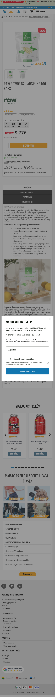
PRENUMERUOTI (28, 371)
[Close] (50, 319)
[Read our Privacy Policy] (47, 363)
